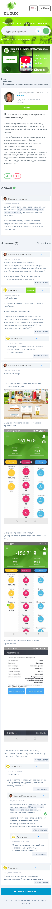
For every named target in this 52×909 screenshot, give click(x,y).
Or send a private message (17, 38)
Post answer (42, 283)
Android (20, 95)
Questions (7, 81)
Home (3, 79)
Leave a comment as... (27, 891)
